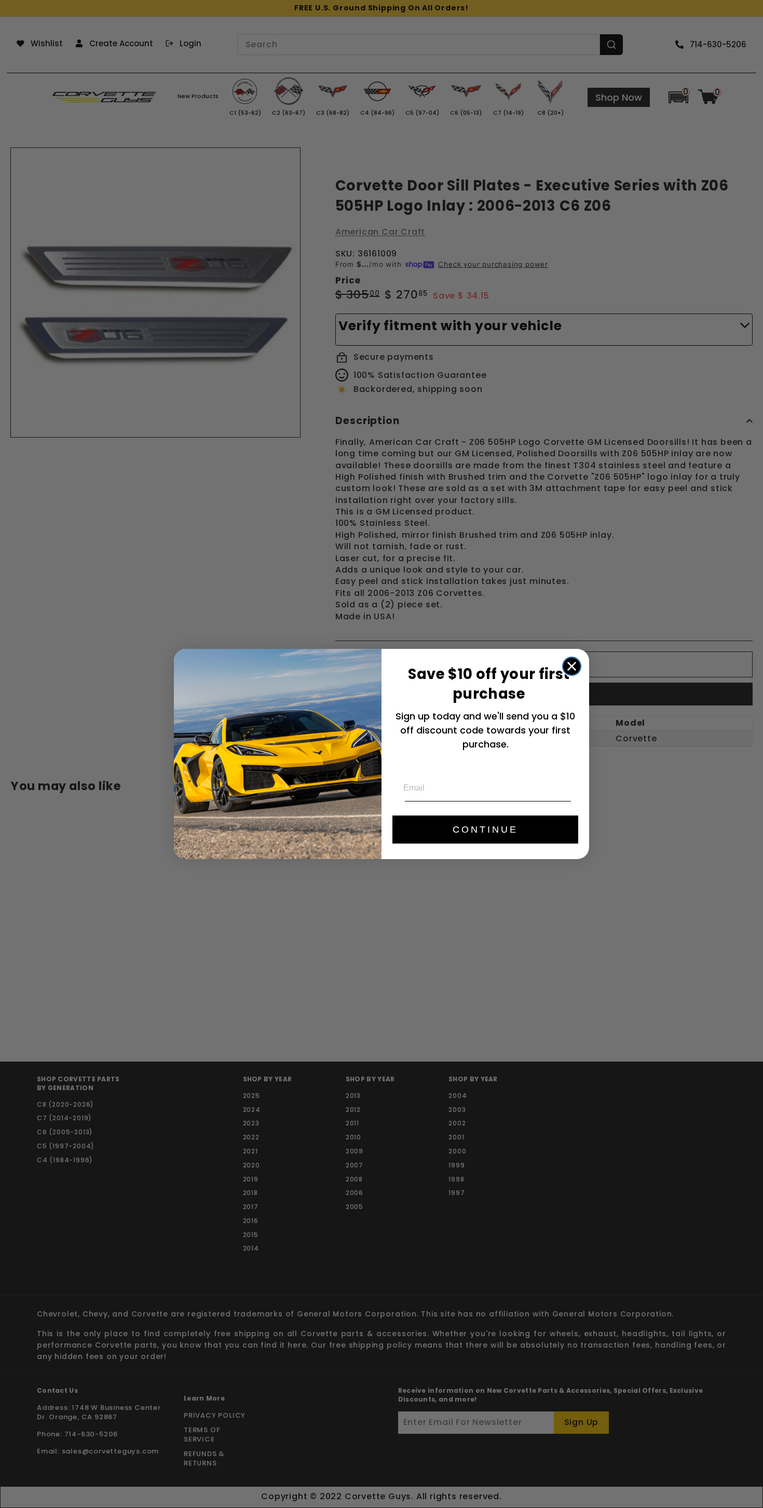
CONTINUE (485, 829)
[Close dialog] (572, 666)
